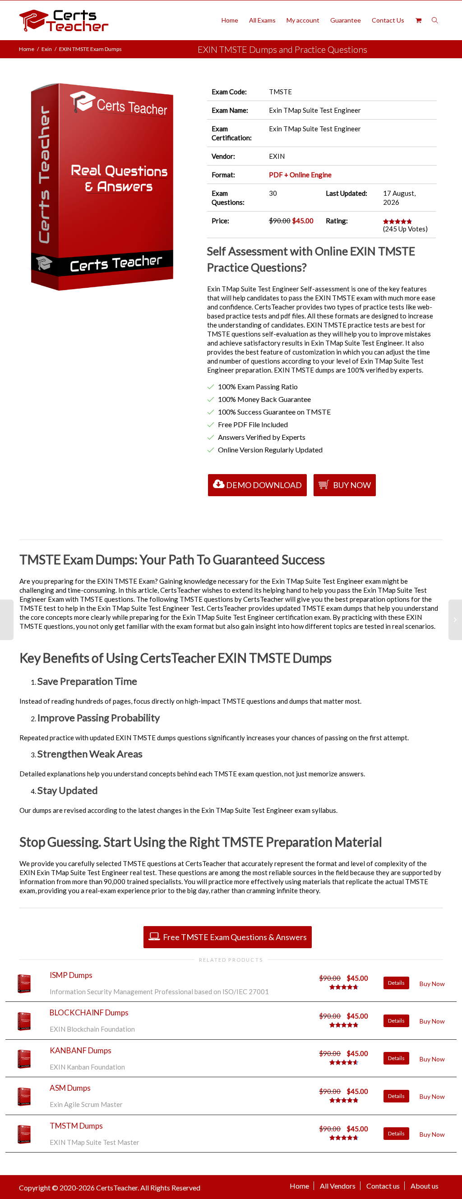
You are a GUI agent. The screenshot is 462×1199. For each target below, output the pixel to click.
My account (302, 20)
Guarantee (345, 20)
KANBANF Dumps (80, 1050)
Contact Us (388, 20)
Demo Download (264, 485)
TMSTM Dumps (76, 1125)
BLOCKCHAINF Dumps (89, 1012)
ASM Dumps (70, 1088)
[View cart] (418, 20)
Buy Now (351, 485)
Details (396, 982)
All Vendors (338, 1185)
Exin (47, 49)
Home (230, 20)
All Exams (262, 20)
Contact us (383, 1185)
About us (425, 1185)
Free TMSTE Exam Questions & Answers (234, 937)
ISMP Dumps (71, 975)
